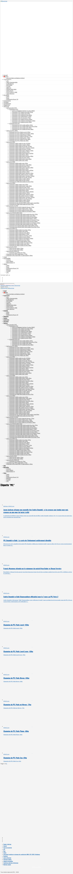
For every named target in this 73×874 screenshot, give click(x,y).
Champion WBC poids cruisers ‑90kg (19, 145)
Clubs (5, 257)
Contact (5, 846)
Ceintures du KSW (11, 247)
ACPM (36, 869)
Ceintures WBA (10, 162)
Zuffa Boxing (10, 83)
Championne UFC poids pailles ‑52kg (22, 125)
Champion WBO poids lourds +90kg (19, 201)
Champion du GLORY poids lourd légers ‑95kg (22, 211)
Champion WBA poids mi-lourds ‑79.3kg (20, 177)
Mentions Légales (7, 864)
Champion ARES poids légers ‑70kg (19, 234)
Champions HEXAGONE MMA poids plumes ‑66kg (23, 217)
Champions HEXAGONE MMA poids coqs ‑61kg (22, 215)
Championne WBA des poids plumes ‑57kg (21, 181)
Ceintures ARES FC (11, 228)
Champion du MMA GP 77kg (17, 252)
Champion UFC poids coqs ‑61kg (21, 113)
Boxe (7, 98)
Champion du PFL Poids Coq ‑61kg (19, 140)
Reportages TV (10, 262)
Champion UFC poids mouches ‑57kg (22, 112)
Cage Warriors (10, 93)
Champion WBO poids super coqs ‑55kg (20, 186)
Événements (7, 100)
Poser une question (7, 848)
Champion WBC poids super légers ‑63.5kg (21, 153)
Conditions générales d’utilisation (10, 863)
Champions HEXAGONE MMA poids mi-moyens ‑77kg (24, 220)
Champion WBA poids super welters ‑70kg (21, 173)
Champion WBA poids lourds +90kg (19, 180)
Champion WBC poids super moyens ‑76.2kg (21, 147)
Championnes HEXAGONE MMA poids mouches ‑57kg (24, 227)
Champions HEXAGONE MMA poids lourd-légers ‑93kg (24, 223)
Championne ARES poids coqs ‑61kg (19, 244)
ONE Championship (11, 82)
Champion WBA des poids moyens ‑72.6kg (21, 174)
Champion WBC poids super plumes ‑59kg (21, 156)
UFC (7, 81)
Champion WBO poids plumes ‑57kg (19, 187)
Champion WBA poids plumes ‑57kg (19, 166)
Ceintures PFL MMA (12, 130)
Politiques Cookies (7, 859)
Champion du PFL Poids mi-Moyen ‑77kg (20, 136)
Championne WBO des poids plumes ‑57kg (21, 204)
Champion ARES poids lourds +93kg (19, 240)
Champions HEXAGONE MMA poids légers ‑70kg (23, 218)
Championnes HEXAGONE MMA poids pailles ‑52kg (23, 225)
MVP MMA (9, 85)
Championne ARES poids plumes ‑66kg (20, 245)
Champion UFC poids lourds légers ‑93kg (23, 120)
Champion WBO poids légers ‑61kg (19, 190)
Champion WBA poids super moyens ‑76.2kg (21, 176)
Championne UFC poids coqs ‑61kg (21, 128)
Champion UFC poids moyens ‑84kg (22, 119)
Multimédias (6, 258)
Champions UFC (13, 109)
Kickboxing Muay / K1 (12, 99)
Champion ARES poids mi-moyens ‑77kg (20, 235)
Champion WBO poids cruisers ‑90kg (19, 200)
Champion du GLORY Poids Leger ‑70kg (20, 208)
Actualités (6, 95)
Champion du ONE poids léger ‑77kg (16, 254)
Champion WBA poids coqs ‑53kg (18, 163)
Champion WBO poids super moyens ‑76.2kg (22, 197)
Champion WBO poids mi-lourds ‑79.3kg (20, 198)
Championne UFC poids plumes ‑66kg (22, 129)
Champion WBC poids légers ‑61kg (19, 155)
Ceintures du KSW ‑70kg (16, 248)
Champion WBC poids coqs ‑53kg (18, 160)
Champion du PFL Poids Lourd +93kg (19, 132)
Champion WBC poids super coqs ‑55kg (20, 159)
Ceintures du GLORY (12, 205)
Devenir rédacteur (7, 844)
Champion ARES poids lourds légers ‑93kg (21, 238)
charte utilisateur (7, 858)
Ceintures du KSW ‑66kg (16, 250)
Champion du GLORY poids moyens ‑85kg (21, 210)
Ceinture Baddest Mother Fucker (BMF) (23, 111)
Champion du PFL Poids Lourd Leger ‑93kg (21, 133)
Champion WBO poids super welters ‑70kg (21, 194)
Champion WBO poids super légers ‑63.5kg (21, 191)
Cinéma (8, 260)
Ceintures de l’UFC (11, 108)
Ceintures (6, 106)
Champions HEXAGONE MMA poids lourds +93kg (23, 224)
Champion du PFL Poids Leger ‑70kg (19, 138)
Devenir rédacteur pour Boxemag (10, 285)
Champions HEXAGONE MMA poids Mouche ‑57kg (23, 214)
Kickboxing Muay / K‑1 (12, 268)
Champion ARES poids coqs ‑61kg (18, 231)
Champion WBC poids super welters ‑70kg (21, 150)
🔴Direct (5, 76)
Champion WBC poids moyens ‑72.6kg (20, 149)
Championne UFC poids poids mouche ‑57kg (24, 126)
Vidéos (5, 264)
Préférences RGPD (36, 867)
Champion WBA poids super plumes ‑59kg (21, 167)
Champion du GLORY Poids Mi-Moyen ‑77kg (21, 207)
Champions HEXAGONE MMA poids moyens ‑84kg (23, 221)
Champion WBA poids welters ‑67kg (19, 172)
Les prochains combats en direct (15, 78)
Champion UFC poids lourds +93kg (22, 122)
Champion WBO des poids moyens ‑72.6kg (21, 196)
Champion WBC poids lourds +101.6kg (19, 143)
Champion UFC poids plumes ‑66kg (22, 115)
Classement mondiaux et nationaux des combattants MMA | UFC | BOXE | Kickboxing (21, 854)
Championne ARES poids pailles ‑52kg (20, 241)
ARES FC (8, 88)
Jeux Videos (9, 261)
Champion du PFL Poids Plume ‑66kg (19, 139)
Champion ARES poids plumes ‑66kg (19, 232)
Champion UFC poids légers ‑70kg (21, 116)
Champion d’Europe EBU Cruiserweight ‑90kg (19, 255)
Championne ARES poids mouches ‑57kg (20, 242)
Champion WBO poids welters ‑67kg (19, 193)
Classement (6, 105)
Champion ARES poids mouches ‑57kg (20, 230)
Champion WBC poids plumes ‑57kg (19, 157)
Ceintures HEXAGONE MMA (14, 213)
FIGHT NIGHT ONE (11, 92)
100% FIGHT (9, 91)
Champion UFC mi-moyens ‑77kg (21, 118)
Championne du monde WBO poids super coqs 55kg (24, 203)
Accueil (5, 75)
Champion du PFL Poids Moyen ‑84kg (20, 135)
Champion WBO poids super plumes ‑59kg (21, 189)
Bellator (8, 269)
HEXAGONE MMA (11, 89)
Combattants (7, 103)
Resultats (5, 856)
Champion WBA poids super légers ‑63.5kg (21, 170)
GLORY (8, 86)
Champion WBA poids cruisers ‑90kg (19, 179)
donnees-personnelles (8, 861)
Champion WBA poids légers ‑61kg (19, 169)
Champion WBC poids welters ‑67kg (19, 152)
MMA (7, 96)
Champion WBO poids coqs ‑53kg (18, 184)
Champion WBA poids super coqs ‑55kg (20, 164)
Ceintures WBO (10, 183)
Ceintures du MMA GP (12, 251)
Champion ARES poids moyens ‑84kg (19, 237)
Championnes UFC (14, 123)
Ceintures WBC (10, 142)
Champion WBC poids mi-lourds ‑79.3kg (20, 146)
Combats (5, 102)
